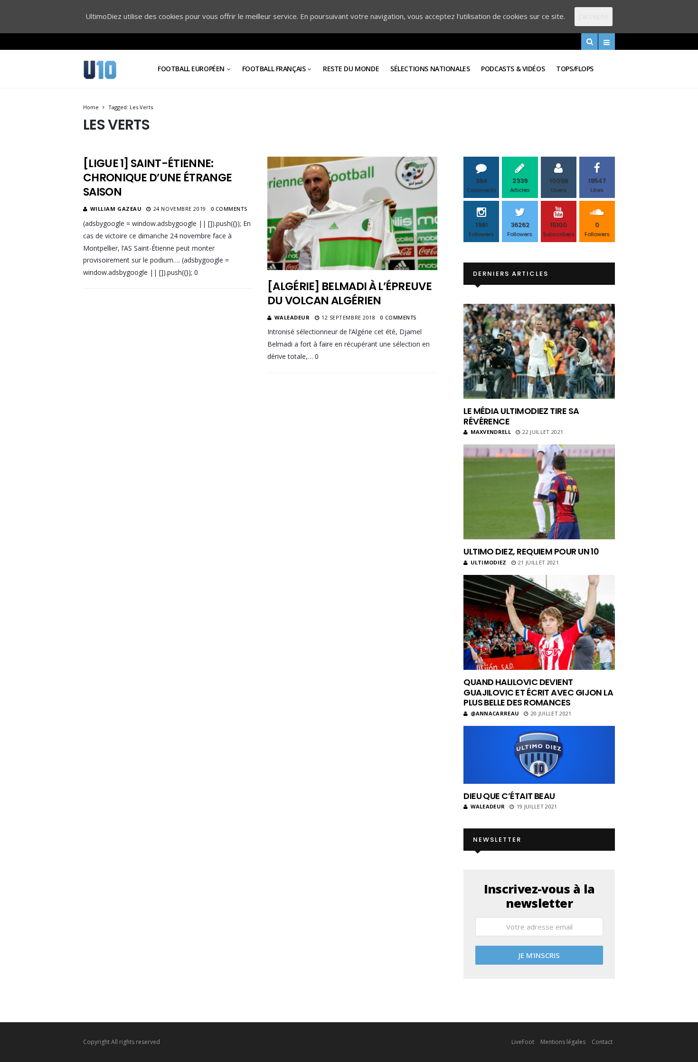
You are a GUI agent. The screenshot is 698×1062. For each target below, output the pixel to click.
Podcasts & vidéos (513, 68)
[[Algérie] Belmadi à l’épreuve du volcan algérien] (352, 213)
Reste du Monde (351, 68)
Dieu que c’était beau (509, 796)
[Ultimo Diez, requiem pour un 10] (539, 491)
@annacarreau (495, 713)
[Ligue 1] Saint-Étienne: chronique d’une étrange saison (157, 177)
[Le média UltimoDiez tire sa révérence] (539, 351)
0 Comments (229, 208)
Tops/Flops (575, 68)
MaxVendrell (491, 431)
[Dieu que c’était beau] (539, 755)
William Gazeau (116, 208)
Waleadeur (292, 317)
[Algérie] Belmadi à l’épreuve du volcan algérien (349, 293)
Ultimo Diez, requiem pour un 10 (531, 551)
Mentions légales (562, 1042)
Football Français (274, 68)
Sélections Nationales (430, 68)
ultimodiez (489, 562)
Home (91, 107)
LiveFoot (522, 1042)
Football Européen (191, 68)
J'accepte (593, 16)
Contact (602, 1042)
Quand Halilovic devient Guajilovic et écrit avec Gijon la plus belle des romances (538, 692)
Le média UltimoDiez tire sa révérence (521, 416)
